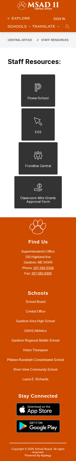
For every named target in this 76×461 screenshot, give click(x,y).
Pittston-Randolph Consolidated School (35, 360)
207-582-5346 (43, 268)
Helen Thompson (35, 350)
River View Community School (36, 369)
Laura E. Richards (35, 379)
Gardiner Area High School (35, 321)
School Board (35, 301)
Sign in (59, 19)
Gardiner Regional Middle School (36, 340)
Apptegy (46, 455)
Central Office (20, 40)
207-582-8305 (41, 273)
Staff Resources (55, 40)
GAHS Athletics (35, 330)
